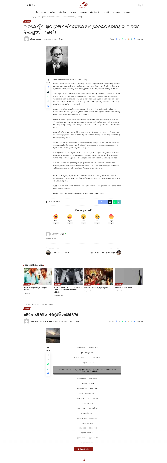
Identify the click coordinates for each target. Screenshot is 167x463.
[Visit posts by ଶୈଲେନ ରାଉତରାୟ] (48, 234)
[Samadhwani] (83, 5)
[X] (27, 5)
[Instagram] (32, 5)
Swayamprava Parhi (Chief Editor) (41, 321)
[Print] (134, 39)
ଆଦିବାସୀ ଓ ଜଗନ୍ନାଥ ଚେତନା (123, 287)
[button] (137, 5)
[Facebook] (25, 5)
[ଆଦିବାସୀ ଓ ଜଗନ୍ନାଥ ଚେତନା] (129, 276)
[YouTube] (30, 5)
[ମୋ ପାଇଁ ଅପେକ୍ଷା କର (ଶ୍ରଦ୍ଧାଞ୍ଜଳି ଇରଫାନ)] (38, 276)
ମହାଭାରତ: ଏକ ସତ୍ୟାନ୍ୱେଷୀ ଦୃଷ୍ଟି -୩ (96, 287)
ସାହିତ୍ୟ (27, 308)
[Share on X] (119, 39)
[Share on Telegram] (125, 39)
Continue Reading (83, 449)
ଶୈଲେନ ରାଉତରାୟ (35, 39)
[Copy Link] (131, 39)
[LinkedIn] (35, 5)
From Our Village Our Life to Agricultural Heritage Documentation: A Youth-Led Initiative (68, 290)
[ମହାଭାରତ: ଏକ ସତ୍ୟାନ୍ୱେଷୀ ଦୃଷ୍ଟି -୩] (98, 276)
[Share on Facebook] (116, 39)
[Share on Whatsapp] (122, 39)
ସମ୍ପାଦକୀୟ (27, 284)
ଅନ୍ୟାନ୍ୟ (27, 21)
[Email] (128, 39)
